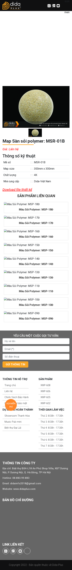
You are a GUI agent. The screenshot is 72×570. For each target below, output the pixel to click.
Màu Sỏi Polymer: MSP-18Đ (36, 209)
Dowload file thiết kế (17, 190)
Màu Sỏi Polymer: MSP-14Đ (36, 264)
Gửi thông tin (15, 364)
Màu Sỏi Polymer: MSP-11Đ (36, 291)
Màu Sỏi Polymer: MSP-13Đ (36, 277)
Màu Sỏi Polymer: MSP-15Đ (36, 250)
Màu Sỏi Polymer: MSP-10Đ (36, 305)
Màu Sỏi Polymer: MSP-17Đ (36, 223)
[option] (36, 107)
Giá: (5, 149)
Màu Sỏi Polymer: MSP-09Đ (36, 318)
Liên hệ (11, 149)
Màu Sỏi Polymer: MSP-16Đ (36, 236)
